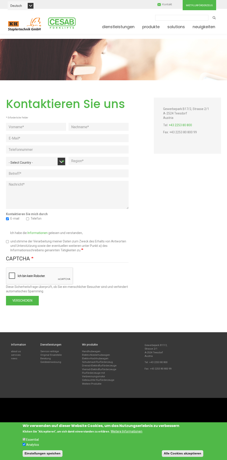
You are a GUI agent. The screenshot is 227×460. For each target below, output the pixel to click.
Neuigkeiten (204, 26)
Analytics (32, 444)
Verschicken (22, 300)
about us (16, 351)
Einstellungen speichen (43, 453)
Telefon (36, 218)
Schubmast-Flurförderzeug (97, 362)
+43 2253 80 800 (180, 125)
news (14, 358)
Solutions (176, 26)
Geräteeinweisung (50, 362)
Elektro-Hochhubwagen (95, 358)
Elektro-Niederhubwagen (96, 354)
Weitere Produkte (91, 383)
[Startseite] (24, 24)
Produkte (151, 26)
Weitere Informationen (126, 431)
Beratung (45, 358)
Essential (32, 439)
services (16, 354)
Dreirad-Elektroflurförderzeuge (99, 365)
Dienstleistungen (118, 26)
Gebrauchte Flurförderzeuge (98, 379)
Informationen (37, 233)
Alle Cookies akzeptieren (182, 453)
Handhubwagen (91, 351)
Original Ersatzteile (51, 354)
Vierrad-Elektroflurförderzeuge (99, 369)
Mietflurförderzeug (199, 5)
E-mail (14, 218)
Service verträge (49, 351)
